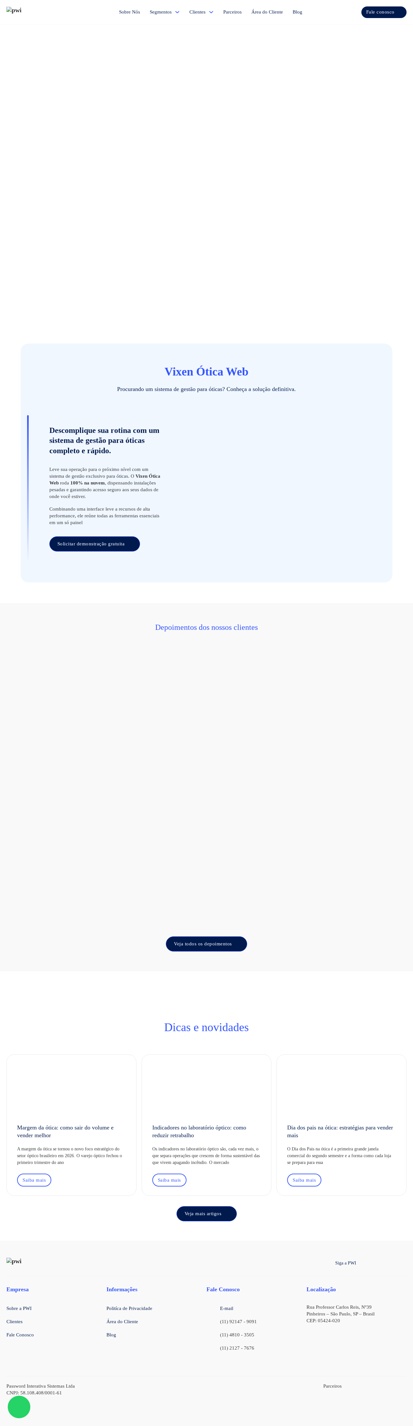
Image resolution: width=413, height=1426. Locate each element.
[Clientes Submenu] (211, 12)
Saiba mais (34, 1180)
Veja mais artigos (203, 1213)
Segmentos (161, 12)
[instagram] (378, 1263)
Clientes (197, 12)
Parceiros (232, 12)
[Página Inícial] (25, 12)
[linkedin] (391, 1263)
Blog (297, 12)
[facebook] (366, 1263)
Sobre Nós (129, 12)
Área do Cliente (267, 12)
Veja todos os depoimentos (203, 943)
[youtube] (403, 1263)
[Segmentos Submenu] (177, 12)
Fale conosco (380, 12)
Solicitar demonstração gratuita (91, 543)
